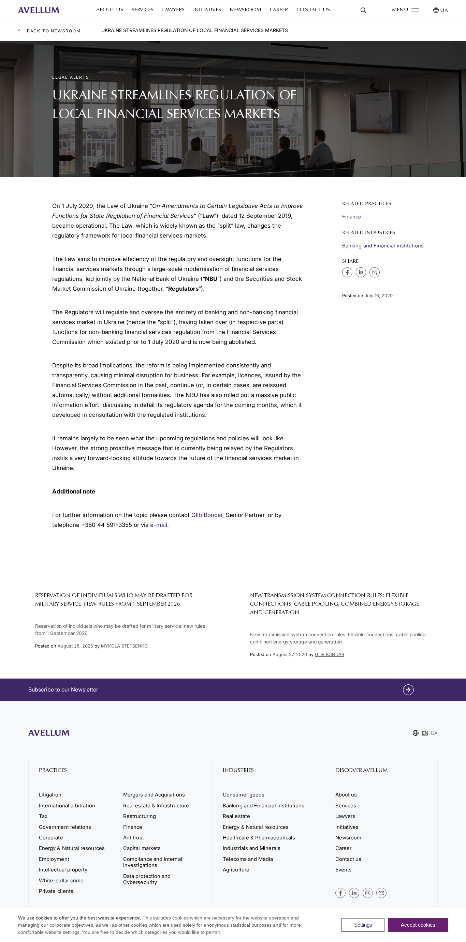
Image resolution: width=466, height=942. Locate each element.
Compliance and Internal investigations (152, 862)
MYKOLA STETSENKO (124, 646)
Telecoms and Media (248, 859)
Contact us (313, 10)
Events (343, 869)
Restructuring (139, 816)
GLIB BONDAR (329, 654)
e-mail (158, 524)
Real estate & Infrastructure (156, 805)
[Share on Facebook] (347, 272)
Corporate (51, 837)
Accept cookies (418, 925)
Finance (352, 216)
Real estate (236, 816)
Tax (43, 816)
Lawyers (173, 10)
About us (109, 10)
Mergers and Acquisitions (154, 794)
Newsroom (245, 10)
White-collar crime (61, 880)
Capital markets (142, 848)
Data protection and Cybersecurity (147, 879)
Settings (363, 925)
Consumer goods (243, 794)
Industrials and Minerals (251, 848)
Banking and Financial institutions (383, 245)
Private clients (56, 891)
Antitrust (133, 837)
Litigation (50, 794)
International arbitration (67, 805)
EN (425, 733)
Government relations (65, 827)
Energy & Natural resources (72, 848)
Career (279, 10)
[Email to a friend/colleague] (374, 272)
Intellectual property (63, 869)
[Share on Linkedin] (361, 272)
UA (444, 10)
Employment (54, 859)
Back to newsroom (53, 30)
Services (143, 10)
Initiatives (207, 10)
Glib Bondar (206, 515)
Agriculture (236, 869)
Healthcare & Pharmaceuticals (259, 837)
